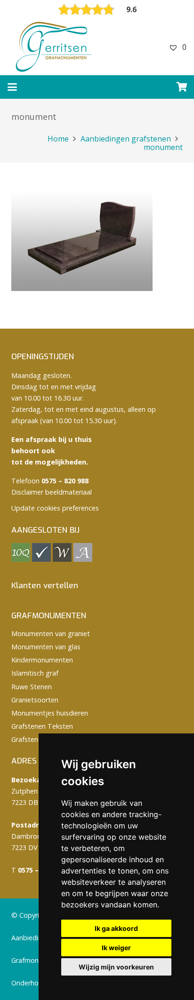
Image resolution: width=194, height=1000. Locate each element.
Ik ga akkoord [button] (116, 928)
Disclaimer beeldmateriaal (51, 492)
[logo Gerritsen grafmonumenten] (55, 47)
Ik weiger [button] (116, 948)
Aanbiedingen (32, 937)
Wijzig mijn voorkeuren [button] (116, 967)
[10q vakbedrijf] (20, 559)
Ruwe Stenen (31, 686)
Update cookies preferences (55, 508)
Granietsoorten (34, 699)
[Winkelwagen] (182, 87)
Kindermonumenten (42, 659)
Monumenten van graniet (50, 633)
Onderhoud (29, 982)
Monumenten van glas (46, 646)
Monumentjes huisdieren (49, 713)
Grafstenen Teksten (42, 726)
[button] (12, 87)
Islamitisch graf (34, 673)
